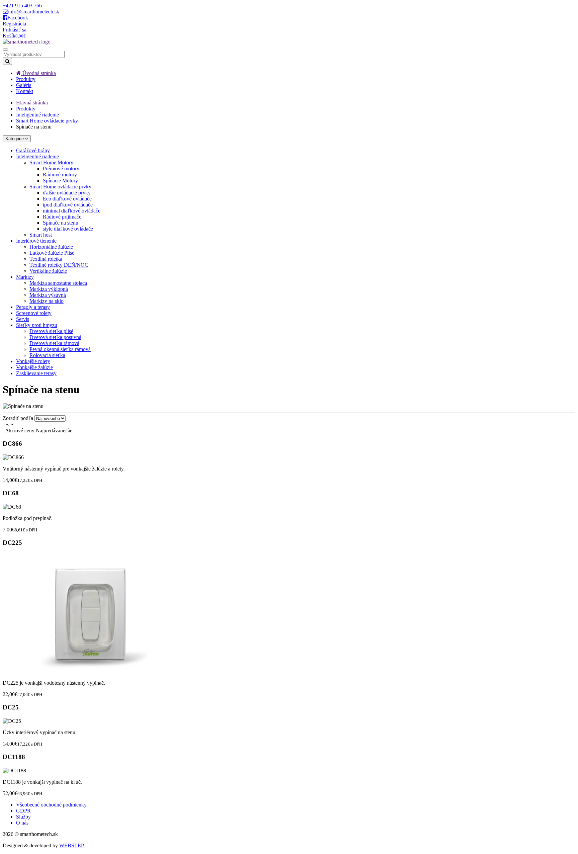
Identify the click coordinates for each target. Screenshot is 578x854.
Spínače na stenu (60, 223)
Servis (22, 319)
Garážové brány (33, 150)
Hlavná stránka (32, 102)
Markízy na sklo (46, 301)
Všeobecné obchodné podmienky (51, 804)
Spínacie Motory (60, 180)
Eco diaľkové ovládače (67, 198)
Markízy (25, 277)
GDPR (23, 811)
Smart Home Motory (51, 162)
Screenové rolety (34, 313)
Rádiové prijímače (62, 217)
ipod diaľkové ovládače (68, 204)
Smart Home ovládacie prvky (47, 120)
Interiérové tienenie (36, 241)
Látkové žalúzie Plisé (51, 253)
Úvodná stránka (38, 73)
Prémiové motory (61, 168)
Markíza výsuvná (47, 295)
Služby (23, 817)
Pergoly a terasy (33, 307)
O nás (22, 823)
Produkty (25, 79)
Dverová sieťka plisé (51, 331)
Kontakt (24, 91)
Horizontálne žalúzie (51, 247)
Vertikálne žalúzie (48, 271)
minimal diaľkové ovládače (71, 211)
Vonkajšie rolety (33, 361)
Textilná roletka (45, 259)
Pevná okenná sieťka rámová (60, 349)
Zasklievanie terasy (36, 373)
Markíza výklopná (48, 289)
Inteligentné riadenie (37, 114)
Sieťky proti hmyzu (36, 325)
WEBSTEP (71, 845)
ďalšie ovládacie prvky (67, 192)
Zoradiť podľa (18, 418)
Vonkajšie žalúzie (34, 367)
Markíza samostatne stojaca (58, 283)
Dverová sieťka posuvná (55, 337)
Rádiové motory (60, 174)
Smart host (40, 235)
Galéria (23, 85)
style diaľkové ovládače (68, 229)
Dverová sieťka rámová (54, 343)
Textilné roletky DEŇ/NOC (58, 265)
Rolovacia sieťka (47, 355)
